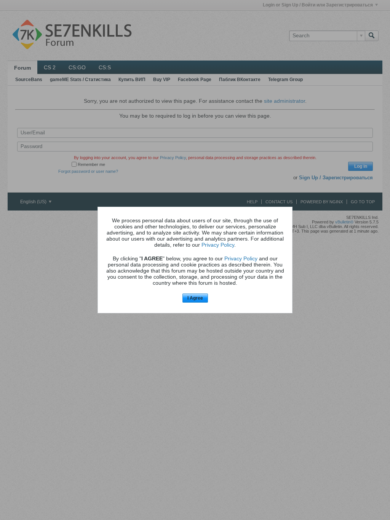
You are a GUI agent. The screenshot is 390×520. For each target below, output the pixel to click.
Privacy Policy (217, 245)
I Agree (195, 298)
